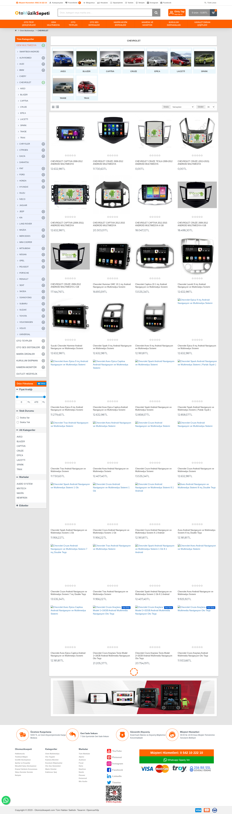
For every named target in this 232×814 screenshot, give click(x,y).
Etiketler (23, 505)
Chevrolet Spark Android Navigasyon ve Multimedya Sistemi (153, 408)
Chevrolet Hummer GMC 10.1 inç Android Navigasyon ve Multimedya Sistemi (112, 285)
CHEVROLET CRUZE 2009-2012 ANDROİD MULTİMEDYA (108, 162)
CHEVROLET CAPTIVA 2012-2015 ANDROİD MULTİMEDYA (109, 224)
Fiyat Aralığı (25, 389)
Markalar (24, 477)
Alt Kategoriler (27, 430)
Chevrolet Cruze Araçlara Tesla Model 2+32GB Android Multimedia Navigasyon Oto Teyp (153, 656)
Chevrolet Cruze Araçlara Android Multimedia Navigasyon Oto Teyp (193, 654)
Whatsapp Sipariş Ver (179, 760)
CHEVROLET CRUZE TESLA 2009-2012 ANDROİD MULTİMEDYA (154, 162)
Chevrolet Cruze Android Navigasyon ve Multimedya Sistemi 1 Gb (111, 531)
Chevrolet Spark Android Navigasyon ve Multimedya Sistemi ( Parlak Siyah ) (196, 408)
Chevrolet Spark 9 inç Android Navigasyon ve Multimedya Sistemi (112, 347)
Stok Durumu (26, 410)
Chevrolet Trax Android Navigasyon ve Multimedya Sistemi (68, 469)
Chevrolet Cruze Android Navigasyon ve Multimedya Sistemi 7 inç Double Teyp (69, 592)
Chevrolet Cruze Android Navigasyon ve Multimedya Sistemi (153, 469)
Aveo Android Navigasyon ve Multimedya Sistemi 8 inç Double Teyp (196, 531)
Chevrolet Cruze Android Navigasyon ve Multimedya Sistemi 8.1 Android (153, 531)
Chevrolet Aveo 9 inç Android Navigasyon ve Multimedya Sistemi (154, 347)
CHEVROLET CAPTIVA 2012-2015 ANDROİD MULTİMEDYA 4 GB (151, 224)
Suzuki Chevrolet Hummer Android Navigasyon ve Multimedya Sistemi (67, 347)
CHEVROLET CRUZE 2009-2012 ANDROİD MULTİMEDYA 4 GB (193, 224)
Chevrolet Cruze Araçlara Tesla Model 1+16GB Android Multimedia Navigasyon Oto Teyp (111, 656)
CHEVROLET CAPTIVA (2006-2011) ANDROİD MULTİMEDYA (67, 224)
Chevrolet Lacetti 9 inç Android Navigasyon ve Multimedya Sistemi (194, 285)
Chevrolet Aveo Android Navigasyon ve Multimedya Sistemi (110, 469)
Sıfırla (42, 383)
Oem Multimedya (27, 31)
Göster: (201, 107)
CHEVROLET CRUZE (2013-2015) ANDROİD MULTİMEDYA (193, 162)
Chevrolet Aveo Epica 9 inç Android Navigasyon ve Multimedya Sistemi (67, 408)
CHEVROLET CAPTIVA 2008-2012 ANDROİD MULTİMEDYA (67, 162)
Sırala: (166, 107)
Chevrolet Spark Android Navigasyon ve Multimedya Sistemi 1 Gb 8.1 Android (153, 592)
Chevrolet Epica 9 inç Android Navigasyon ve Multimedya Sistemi (197, 347)
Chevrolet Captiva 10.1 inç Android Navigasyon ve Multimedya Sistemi (151, 285)
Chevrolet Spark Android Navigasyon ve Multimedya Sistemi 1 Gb (69, 531)
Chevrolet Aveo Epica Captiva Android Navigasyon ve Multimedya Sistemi (110, 408)
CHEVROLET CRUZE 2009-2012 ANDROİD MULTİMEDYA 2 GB (66, 285)
